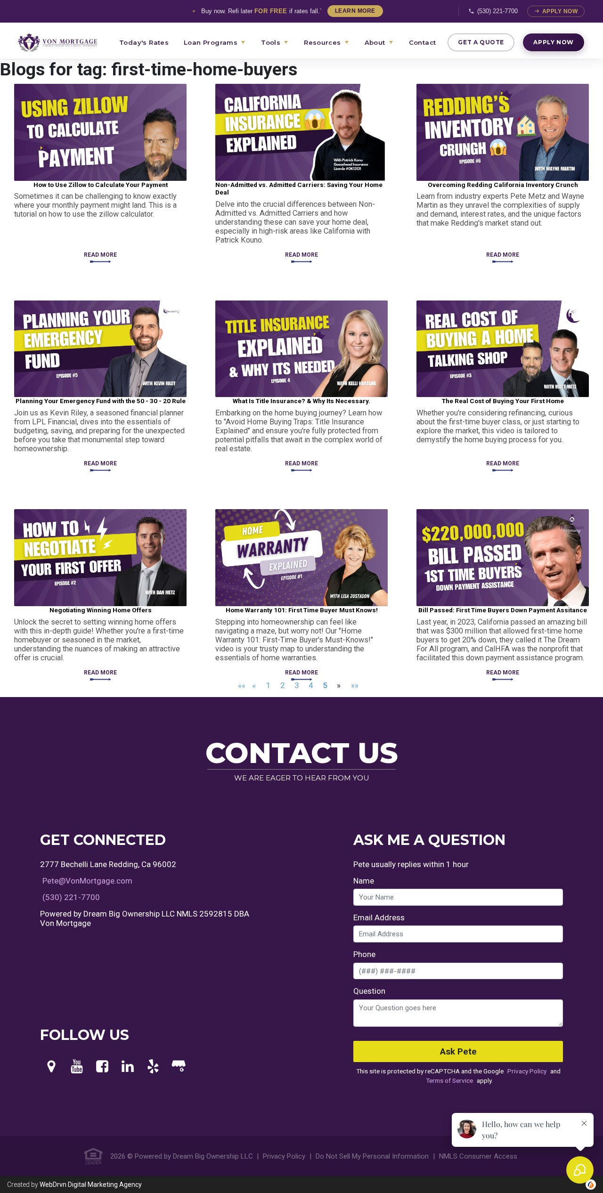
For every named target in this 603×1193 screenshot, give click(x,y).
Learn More (355, 11)
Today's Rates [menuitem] (144, 42)
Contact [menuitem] (422, 42)
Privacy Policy (526, 1071)
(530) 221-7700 (497, 11)
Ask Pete (458, 1052)
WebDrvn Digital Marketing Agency (91, 1184)
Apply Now (560, 11)
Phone (364, 954)
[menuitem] (63, 42)
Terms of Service (449, 1080)
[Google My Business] (178, 1066)
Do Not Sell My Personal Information (372, 1156)
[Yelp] (153, 1066)
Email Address (379, 917)
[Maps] (51, 1066)
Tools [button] (270, 42)
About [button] (375, 42)
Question (369, 991)
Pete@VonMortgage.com (87, 880)
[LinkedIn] (127, 1066)
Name (363, 880)
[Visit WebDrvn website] (591, 1184)
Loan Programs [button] (210, 42)
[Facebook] (102, 1066)
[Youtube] (76, 1066)
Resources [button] (322, 42)
